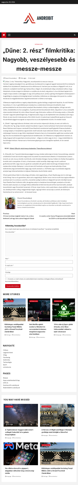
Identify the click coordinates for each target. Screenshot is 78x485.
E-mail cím (9, 265)
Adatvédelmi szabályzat (11, 388)
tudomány (6, 360)
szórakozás (7, 367)
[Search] (74, 35)
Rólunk (5, 378)
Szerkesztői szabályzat (11, 385)
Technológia (7, 362)
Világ (5, 355)
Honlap (7, 272)
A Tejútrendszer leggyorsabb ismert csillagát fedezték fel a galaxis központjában (19, 432)
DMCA (5, 383)
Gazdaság (6, 357)
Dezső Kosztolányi (11, 78)
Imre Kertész (16, 335)
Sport (5, 365)
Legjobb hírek (8, 352)
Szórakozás (39, 44)
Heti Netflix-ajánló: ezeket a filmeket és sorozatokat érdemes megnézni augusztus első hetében (37, 329)
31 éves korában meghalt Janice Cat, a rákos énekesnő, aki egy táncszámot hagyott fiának (18, 216)
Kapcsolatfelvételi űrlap (11, 380)
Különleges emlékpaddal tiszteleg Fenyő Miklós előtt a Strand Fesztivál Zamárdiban (57, 470)
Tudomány (9, 406)
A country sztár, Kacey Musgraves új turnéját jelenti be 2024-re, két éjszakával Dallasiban (57, 216)
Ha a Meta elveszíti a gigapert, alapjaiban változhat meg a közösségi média (19, 470)
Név (7, 258)
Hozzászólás (10, 232)
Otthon (5, 350)
